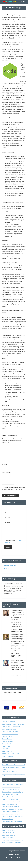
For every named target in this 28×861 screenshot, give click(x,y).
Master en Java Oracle (8, 756)
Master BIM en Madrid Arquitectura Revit (12, 840)
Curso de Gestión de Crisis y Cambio (11, 801)
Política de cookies (14, 851)
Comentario (5, 446)
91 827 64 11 (7, 568)
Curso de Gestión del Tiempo (9, 804)
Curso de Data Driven (7, 741)
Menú (24, 1)
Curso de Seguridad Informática (10, 734)
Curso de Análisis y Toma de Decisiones (12, 816)
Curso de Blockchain (7, 736)
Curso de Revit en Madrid (8, 830)
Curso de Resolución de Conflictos (11, 787)
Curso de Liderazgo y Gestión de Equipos (12, 792)
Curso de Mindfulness (7, 819)
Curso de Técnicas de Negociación (11, 814)
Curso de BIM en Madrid (8, 832)
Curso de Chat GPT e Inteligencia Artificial (13, 724)
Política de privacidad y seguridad (17, 850)
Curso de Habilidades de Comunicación (12, 784)
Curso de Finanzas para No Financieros (12, 809)
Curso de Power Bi (7, 739)
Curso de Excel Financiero (9, 743)
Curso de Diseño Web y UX (9, 837)
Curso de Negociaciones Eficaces (10, 799)
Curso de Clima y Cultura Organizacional (12, 789)
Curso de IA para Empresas (9, 729)
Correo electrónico (6, 472)
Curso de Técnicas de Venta (9, 796)
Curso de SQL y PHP (7, 751)
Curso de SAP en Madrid (8, 721)
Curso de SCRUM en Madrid (9, 771)
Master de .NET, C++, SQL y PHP (10, 753)
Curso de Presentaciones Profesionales (12, 821)
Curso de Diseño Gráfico (8, 835)
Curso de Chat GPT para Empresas (11, 726)
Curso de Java (6, 748)
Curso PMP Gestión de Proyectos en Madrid (13, 765)
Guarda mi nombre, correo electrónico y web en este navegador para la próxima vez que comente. (13, 489)
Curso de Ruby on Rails (8, 746)
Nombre (4, 464)
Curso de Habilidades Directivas (10, 806)
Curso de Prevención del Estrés (10, 794)
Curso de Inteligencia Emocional (10, 811)
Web (3, 479)
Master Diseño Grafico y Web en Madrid (12, 842)
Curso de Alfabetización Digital (10, 731)
